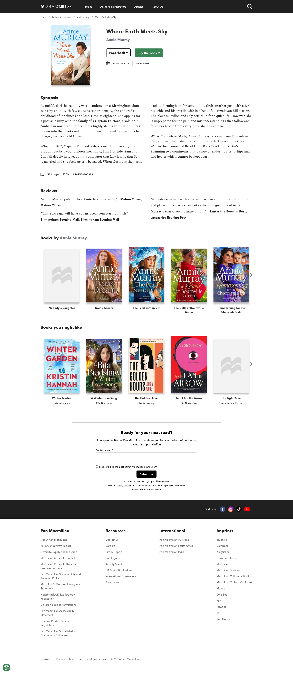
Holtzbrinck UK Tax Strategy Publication (58, 596)
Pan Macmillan (55, 530)
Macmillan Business (228, 570)
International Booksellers (120, 576)
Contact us (112, 539)
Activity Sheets (114, 564)
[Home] (56, 7)
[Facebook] (222, 509)
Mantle (221, 588)
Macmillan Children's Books (234, 576)
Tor (218, 613)
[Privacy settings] (6, 667)
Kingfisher (223, 552)
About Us (157, 6)
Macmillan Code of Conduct (58, 558)
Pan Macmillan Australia (174, 539)
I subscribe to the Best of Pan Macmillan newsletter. (128, 466)
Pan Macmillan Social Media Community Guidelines (58, 633)
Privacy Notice (65, 659)
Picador (221, 606)
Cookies (46, 659)
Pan (219, 600)
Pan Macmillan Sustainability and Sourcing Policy (61, 576)
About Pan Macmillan (54, 539)
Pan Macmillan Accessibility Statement (57, 613)
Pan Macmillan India (171, 552)
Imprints (225, 530)
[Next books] (251, 274)
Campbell (223, 545)
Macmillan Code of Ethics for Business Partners (58, 566)
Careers (110, 545)
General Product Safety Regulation (55, 623)
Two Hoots (223, 619)
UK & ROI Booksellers (118, 570)
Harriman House (227, 558)
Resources (115, 530)
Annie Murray (82, 17)
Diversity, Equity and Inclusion (59, 552)
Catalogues (112, 558)
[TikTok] (239, 509)
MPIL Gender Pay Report (56, 545)
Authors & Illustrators (113, 6)
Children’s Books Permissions (58, 604)
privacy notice (123, 485)
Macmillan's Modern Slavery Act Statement (60, 586)
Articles (138, 6)
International (172, 530)
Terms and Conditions (92, 659)
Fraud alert (112, 582)
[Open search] (249, 6)
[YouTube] (247, 509)
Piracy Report (113, 552)
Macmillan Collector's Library (234, 582)
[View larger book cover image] (70, 55)
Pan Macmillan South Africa (176, 545)
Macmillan (223, 564)
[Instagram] (230, 509)
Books (88, 6)
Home (43, 17)
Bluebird (222, 539)
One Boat (222, 594)
